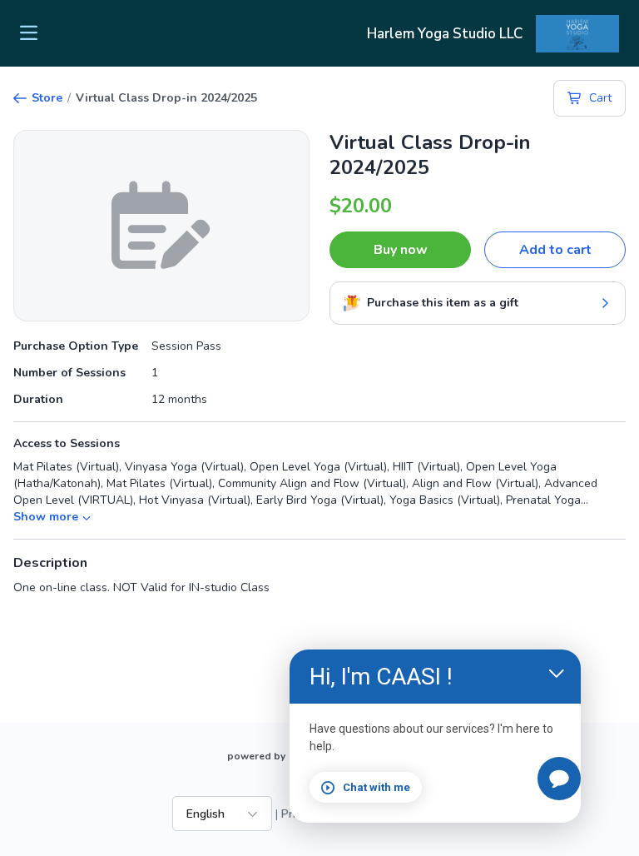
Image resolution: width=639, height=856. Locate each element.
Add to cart (555, 250)
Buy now (401, 250)
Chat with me (376, 787)
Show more (45, 517)
